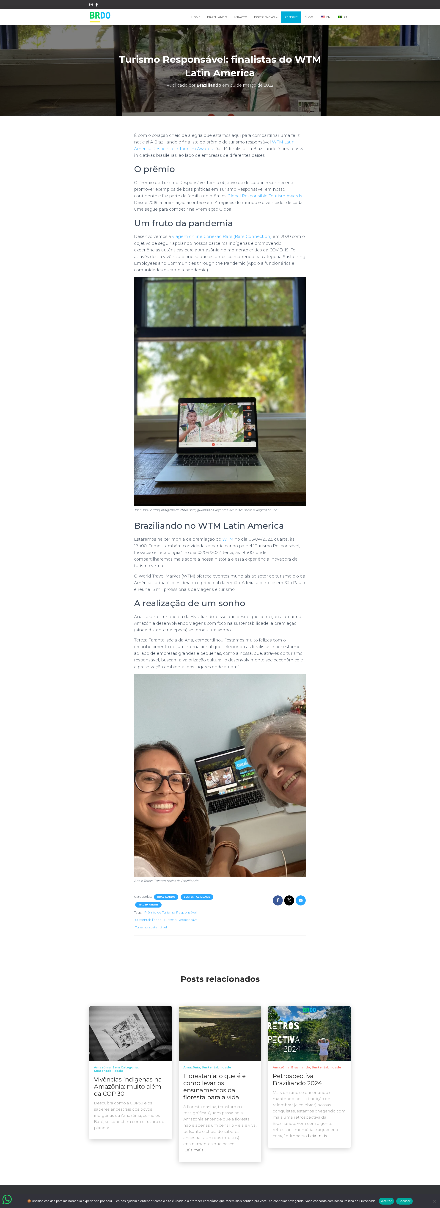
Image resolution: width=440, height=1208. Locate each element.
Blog (309, 17)
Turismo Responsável (181, 920)
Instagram (91, 5)
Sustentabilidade (197, 896)
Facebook (97, 5)
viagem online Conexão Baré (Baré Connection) (222, 236)
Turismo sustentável (151, 927)
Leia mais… (195, 1150)
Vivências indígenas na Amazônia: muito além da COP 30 (128, 1086)
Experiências (264, 17)
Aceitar (386, 1201)
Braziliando (217, 17)
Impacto (240, 17)
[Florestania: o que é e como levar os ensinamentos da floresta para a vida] (220, 1033)
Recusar (404, 1201)
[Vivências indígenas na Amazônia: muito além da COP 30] (130, 1033)
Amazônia (102, 1067)
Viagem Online (148, 904)
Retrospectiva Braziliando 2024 (297, 1079)
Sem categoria (125, 1067)
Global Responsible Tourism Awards (265, 195)
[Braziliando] (100, 17)
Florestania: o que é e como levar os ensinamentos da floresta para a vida (214, 1086)
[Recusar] (434, 1201)
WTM (227, 539)
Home (195, 17)
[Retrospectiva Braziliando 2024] (309, 1033)
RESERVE (291, 17)
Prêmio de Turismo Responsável (170, 912)
